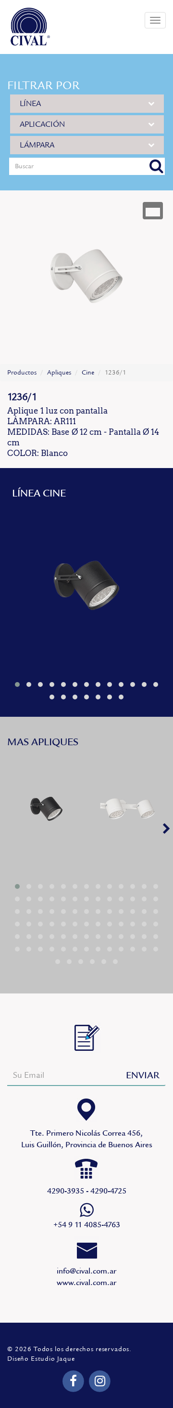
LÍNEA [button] (30, 103)
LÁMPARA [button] (37, 145)
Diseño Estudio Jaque (41, 1359)
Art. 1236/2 (127, 811)
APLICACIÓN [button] (42, 124)
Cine (88, 372)
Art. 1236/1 (86, 590)
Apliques (59, 372)
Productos (22, 372)
